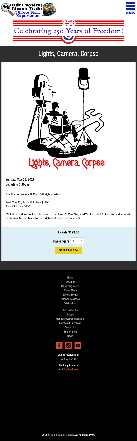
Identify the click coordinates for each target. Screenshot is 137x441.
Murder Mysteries (70, 286)
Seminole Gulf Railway (62, 434)
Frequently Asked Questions (70, 318)
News (70, 336)
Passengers (61, 241)
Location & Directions (70, 323)
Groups (70, 314)
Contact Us (70, 327)
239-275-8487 (68, 358)
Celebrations (70, 303)
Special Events (70, 294)
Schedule (70, 282)
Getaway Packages (70, 299)
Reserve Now (70, 250)
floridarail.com (71, 369)
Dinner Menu (70, 290)
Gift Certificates (70, 310)
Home (70, 277)
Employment (70, 331)
